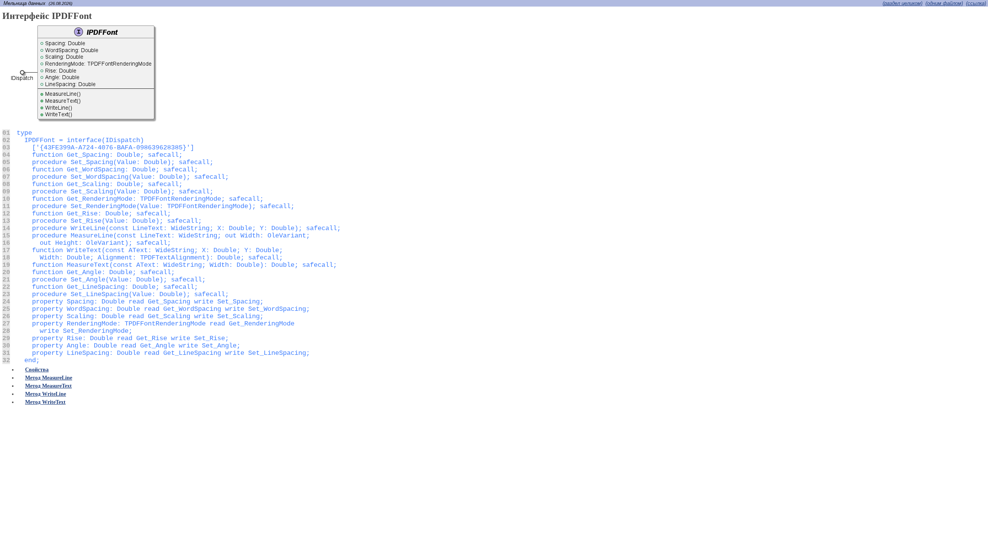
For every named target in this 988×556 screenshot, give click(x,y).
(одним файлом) (944, 3)
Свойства (37, 370)
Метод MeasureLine (48, 378)
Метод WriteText (45, 402)
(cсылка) (976, 3)
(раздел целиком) (902, 3)
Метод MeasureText (48, 386)
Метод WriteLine (45, 394)
